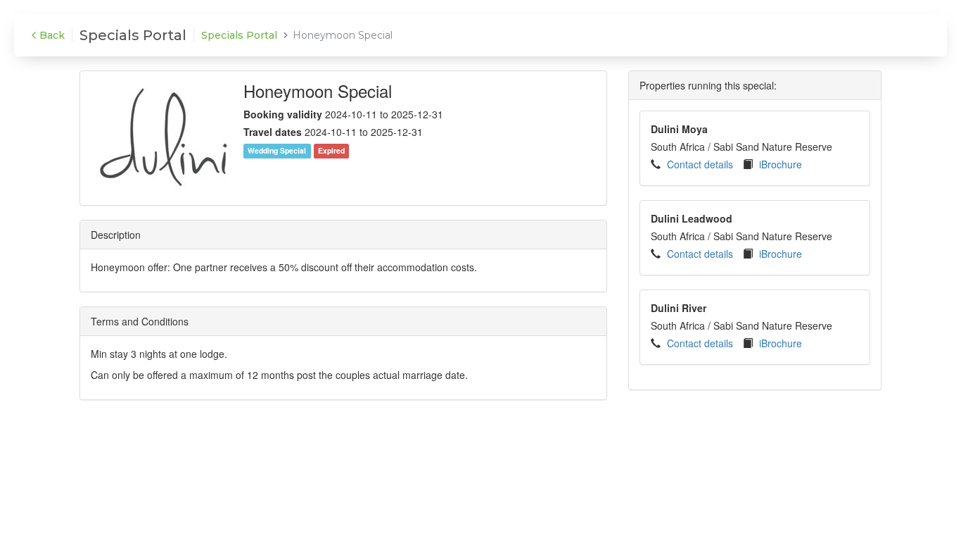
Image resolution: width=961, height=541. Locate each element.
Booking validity (282, 114)
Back (52, 35)
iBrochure (780, 164)
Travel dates (272, 132)
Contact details (700, 164)
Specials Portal (239, 35)
